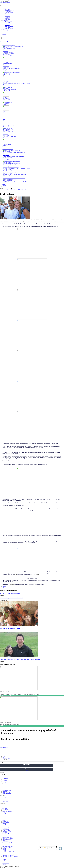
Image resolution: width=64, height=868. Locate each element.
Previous (4, 586)
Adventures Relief (6, 807)
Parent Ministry (8, 27)
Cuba (3, 825)
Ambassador (7, 14)
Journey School (8, 22)
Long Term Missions (9, 12)
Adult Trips (7, 9)
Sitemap (4, 864)
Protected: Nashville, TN (7, 842)
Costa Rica (4, 824)
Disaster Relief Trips (6, 790)
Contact (4, 34)
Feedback (4, 860)
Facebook (37, 574)
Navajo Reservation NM (7, 843)
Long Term (4, 812)
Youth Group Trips (6, 792)
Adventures (4, 1)
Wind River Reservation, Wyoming (9, 854)
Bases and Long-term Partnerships (11, 23)
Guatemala (4, 832)
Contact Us (4, 782)
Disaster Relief (8, 11)
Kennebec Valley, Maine (7, 837)
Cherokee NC (5, 821)
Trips (3, 43)
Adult (3, 805)
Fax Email (4, 780)
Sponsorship (30, 1)
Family (3, 810)
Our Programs (5, 20)
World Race (7, 19)
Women (4, 814)
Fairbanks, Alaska (6, 830)
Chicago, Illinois (5, 822)
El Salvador (4, 828)
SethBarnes (21, 1)
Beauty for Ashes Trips (9, 10)
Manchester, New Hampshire (8, 838)
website (15, 574)
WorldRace (13, 1)
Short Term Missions (9, 28)
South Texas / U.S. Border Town (9, 851)
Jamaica (4, 836)
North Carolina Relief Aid (7, 847)
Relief (38, 1)
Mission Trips (5, 8)
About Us (4, 797)
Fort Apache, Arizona (6, 831)
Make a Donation (5, 798)
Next (3, 587)
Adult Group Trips (6, 789)
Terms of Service (5, 863)
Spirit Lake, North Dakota (7, 853)
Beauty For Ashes (8, 21)
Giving (43, 1)
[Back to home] (5, 2)
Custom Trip (7, 16)
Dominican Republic (6, 827)
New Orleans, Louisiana (7, 845)
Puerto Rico (4, 848)
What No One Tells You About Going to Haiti (11, 628)
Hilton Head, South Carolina (8, 834)
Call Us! (4, 784)
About (3, 29)
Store (48, 1)
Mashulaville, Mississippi (7, 839)
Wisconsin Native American (8, 855)
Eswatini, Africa (5, 829)
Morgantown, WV (6, 841)
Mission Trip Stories (13, 190)
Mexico (4, 840)
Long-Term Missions (9, 26)
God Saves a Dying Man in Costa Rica (10, 593)
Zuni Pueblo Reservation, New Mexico (10, 856)
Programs (4, 146)
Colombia (4, 823)
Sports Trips (7, 18)
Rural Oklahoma (5, 850)
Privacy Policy (5, 861)
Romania (4, 849)
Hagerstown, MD (5, 833)
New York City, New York (7, 846)
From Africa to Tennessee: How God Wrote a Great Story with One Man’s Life (20, 659)
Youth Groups (8, 13)
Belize (3, 820)
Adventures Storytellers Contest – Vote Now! (11, 598)
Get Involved (5, 30)
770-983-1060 (5, 778)
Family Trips (7, 17)
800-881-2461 (5, 775)
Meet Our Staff (5, 800)
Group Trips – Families (7, 811)
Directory (4, 859)
